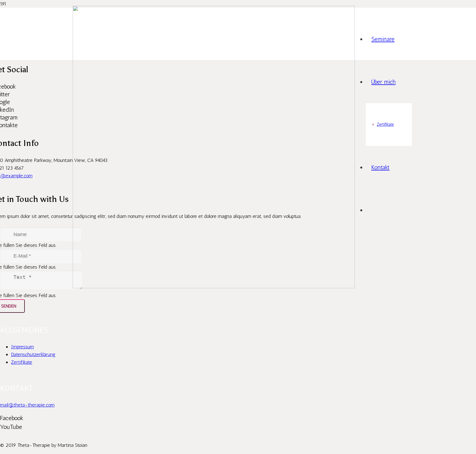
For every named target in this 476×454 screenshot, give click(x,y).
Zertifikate (21, 362)
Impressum (22, 347)
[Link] (214, 287)
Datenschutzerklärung (33, 354)
